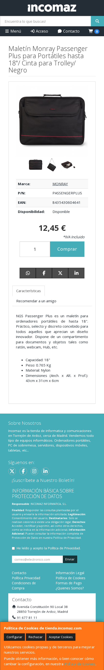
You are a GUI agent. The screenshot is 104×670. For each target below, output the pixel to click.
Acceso (41, 31)
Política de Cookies (80, 663)
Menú (15, 31)
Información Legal (70, 573)
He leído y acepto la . (49, 548)
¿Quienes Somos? (70, 588)
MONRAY (60, 183)
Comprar (67, 249)
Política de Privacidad (67, 537)
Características (28, 290)
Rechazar (36, 637)
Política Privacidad (26, 578)
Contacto (71, 31)
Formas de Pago (69, 583)
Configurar (14, 637)
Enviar (69, 559)
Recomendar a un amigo (36, 300)
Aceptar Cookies (61, 637)
